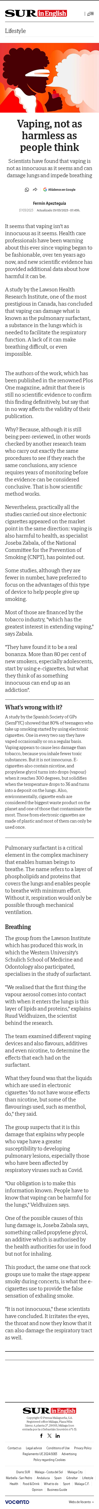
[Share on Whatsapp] (27, 190)
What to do (51, 1484)
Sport (66, 1484)
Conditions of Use (58, 1448)
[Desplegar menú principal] (90, 14)
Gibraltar (72, 1478)
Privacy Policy (83, 1448)
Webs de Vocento (80, 1502)
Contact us (14, 1448)
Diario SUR (23, 1472)
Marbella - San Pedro (19, 1478)
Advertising (69, 1454)
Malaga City (75, 1472)
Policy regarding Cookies (49, 1460)
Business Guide (57, 1490)
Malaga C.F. (82, 1484)
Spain (58, 1478)
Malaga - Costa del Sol (49, 1472)
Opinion (37, 1490)
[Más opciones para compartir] (35, 190)
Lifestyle (15, 31)
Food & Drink (31, 1484)
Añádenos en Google (61, 190)
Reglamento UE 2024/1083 (40, 1454)
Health (14, 1484)
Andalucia (43, 1478)
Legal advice (34, 1448)
